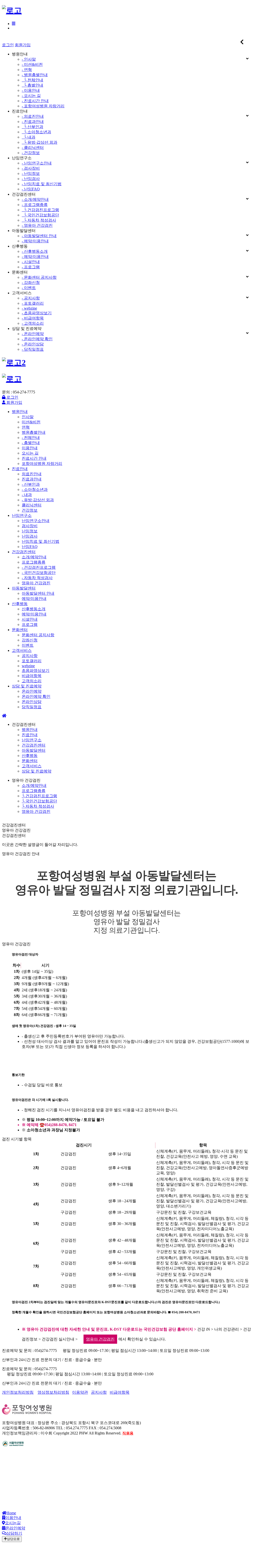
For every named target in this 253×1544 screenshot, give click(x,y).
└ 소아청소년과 (36, 132)
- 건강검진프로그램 (39, 567)
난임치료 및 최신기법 (40, 541)
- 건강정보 (31, 153)
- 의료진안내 (33, 116)
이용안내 (30, 448)
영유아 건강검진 (36, 583)
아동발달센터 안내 (38, 593)
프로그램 (30, 624)
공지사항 (30, 656)
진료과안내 (32, 479)
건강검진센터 (24, 552)
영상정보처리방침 (53, 1392)
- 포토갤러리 (33, 303)
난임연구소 (22, 515)
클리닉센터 (32, 505)
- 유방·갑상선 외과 (38, 500)
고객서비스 (22, 650)
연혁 (26, 427)
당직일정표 (32, 707)
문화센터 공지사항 (38, 635)
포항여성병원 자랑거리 (42, 463)
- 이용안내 (31, 90)
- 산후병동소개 (35, 251)
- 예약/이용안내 (35, 241)
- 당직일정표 (33, 349)
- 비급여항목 (33, 318)
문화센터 (20, 630)
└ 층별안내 (32, 85)
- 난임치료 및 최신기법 (42, 184)
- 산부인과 (31, 484)
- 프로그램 (31, 267)
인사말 (28, 417)
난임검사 (30, 536)
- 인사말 (29, 59)
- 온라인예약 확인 (37, 339)
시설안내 (30, 619)
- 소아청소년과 (35, 489)
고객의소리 (32, 681)
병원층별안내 (33, 432)
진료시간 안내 (34, 458)
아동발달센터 (24, 588)
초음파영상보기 (35, 670)
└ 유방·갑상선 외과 (39, 142)
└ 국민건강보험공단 (40, 215)
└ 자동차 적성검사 (39, 220)
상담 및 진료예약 (27, 686)
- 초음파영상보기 (37, 313)
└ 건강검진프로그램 (40, 210)
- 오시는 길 (31, 95)
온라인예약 (32, 691)
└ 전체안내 (32, 80)
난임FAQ (30, 547)
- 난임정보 (31, 173)
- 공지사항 (31, 298)
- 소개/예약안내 (35, 199)
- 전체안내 (31, 437)
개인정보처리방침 (18, 1392)
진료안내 (20, 469)
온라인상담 (32, 702)
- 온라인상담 (33, 344)
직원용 (127, 1433)
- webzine (29, 308)
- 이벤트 (29, 288)
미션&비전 (31, 422)
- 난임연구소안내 (37, 163)
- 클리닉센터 (33, 147)
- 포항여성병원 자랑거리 (43, 106)
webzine (28, 666)
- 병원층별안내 (35, 75)
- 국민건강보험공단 (39, 572)
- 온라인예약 (33, 334)
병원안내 (20, 411)
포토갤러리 (32, 661)
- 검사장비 (31, 168)
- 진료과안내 (33, 121)
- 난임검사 (31, 179)
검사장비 (30, 526)
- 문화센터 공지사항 (39, 277)
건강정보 (30, 510)
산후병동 (20, 604)
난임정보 (30, 531)
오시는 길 (30, 453)
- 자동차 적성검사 (37, 578)
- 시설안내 (31, 262)
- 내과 (27, 495)
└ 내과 (28, 137)
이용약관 (80, 1392)
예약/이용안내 (34, 598)
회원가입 (23, 45)
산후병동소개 (33, 609)
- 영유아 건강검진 (37, 225)
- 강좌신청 (31, 282)
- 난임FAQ (31, 189)
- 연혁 (27, 70)
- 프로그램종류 (35, 205)
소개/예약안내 (34, 557)
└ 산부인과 (32, 127)
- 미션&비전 (32, 64)
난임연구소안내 (35, 521)
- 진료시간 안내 (35, 101)
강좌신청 (30, 640)
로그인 (8, 45)
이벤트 (28, 645)
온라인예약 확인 (36, 696)
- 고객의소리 (33, 323)
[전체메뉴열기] (13, 24)
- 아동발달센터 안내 (39, 236)
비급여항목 (32, 676)
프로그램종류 (33, 562)
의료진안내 (32, 474)
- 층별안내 (31, 443)
